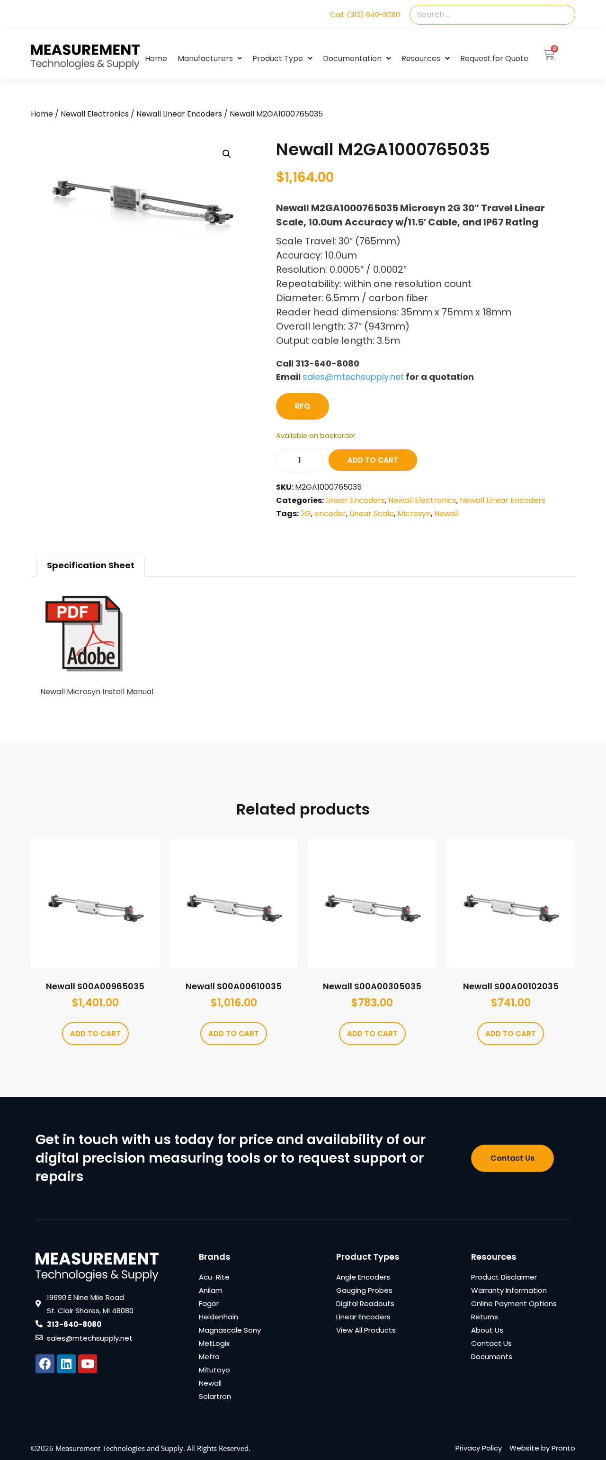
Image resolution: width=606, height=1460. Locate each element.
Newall (446, 513)
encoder (330, 513)
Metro (209, 1356)
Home (156, 58)
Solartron (215, 1396)
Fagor (209, 1303)
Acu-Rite (214, 1277)
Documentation (352, 58)
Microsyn (414, 513)
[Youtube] (87, 1363)
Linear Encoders (355, 500)
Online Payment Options (514, 1303)
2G (306, 513)
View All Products (366, 1330)
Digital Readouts (365, 1303)
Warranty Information (509, 1290)
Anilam (211, 1290)
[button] (226, 153)
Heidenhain (218, 1317)
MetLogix (214, 1343)
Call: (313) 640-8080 (365, 14)
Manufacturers (205, 58)
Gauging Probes (364, 1290)
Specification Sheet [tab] (90, 565)
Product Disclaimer (504, 1277)
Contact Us (491, 1343)
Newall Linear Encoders (179, 113)
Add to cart (373, 460)
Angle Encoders (363, 1277)
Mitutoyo (214, 1370)
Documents (491, 1356)
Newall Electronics (95, 113)
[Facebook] (45, 1363)
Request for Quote (494, 58)
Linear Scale (371, 513)
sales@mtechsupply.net (353, 377)
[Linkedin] (66, 1363)
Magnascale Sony (230, 1330)
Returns (484, 1317)
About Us (487, 1330)
